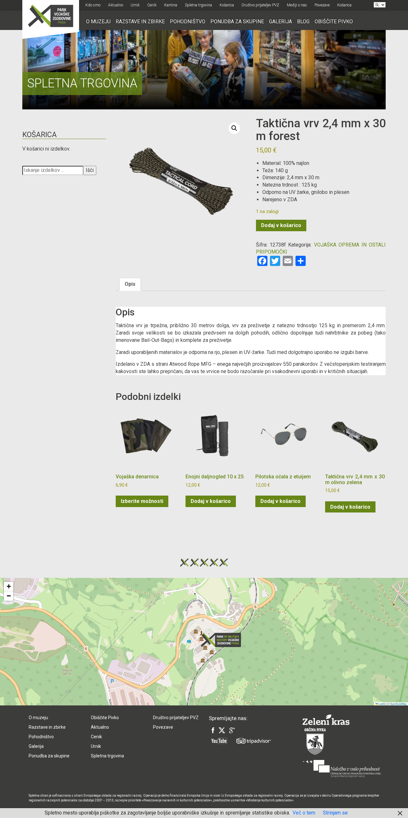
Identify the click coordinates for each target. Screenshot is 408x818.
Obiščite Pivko (334, 21)
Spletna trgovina (198, 5)
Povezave (322, 5)
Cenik (152, 5)
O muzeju (98, 21)
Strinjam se (335, 813)
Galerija (280, 21)
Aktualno (115, 5)
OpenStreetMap (398, 703)
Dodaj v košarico (281, 225)
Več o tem (304, 813)
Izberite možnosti (142, 501)
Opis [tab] (130, 284)
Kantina (170, 5)
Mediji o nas (297, 5)
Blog (303, 21)
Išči (90, 170)
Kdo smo (92, 5)
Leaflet (381, 703)
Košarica (227, 5)
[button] (234, 128)
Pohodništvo (187, 21)
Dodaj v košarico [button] (211, 501)
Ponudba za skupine (237, 21)
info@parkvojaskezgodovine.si (123, 675)
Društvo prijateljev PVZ (260, 5)
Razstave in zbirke (140, 21)
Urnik (135, 5)
